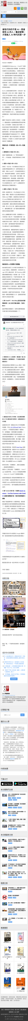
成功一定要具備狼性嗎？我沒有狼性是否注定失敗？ (17, 795)
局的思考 (10, 21)
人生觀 (9, 797)
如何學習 (10, 828)
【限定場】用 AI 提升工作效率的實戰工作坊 (13, 613)
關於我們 (17, 1009)
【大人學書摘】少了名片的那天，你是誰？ (17, 919)
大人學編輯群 (14, 41)
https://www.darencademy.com (8, 695)
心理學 (14, 897)
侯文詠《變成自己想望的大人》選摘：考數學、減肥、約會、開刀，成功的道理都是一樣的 (17, 873)
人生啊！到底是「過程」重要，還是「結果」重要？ (17, 820)
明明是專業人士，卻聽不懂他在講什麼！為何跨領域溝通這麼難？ (17, 888)
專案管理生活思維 (9, 1009)
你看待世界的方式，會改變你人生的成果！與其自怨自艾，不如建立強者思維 (17, 856)
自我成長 (15, 799)
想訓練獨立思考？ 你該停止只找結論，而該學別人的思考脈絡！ (16, 826)
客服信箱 (12, 758)
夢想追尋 (10, 799)
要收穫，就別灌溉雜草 (13, 895)
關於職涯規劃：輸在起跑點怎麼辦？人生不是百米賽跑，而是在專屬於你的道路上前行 (17, 910)
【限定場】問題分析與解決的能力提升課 (12, 596)
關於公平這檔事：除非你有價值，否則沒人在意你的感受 (17, 812)
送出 (22, 714)
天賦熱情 (19, 797)
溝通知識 (20, 807)
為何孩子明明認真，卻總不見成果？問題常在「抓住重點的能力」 (17, 840)
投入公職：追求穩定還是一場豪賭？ (17, 902)
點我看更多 (14, 678)
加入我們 (16, 1012)
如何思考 (15, 807)
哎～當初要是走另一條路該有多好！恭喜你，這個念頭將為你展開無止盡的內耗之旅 (14, 658)
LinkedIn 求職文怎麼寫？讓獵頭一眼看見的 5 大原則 (16, 848)
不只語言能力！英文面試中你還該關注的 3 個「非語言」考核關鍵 (17, 865)
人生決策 (14, 797)
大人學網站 (10, 734)
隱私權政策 (23, 1009)
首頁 (2, 21)
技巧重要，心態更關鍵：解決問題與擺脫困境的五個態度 (17, 804)
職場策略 (10, 850)
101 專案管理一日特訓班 (8, 629)
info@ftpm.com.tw (18, 1016)
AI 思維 (3, 38)
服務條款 (11, 1012)
